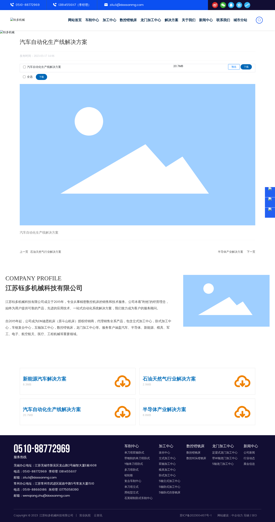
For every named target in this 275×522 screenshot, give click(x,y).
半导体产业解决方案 (230, 252)
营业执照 (85, 515)
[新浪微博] (215, 5)
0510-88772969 (27, 4)
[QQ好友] (231, 5)
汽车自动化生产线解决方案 (44, 67)
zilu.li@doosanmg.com (126, 4)
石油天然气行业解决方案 (45, 252)
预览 (234, 66)
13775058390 (69, 489)
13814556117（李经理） (74, 4)
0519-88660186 (35, 489)
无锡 (246, 515)
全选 (30, 77)
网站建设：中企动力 (230, 515)
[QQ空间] (239, 5)
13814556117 (67, 471)
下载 (246, 66)
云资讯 (98, 515)
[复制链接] (247, 5)
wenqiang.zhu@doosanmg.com (46, 495)
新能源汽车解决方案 (44, 378)
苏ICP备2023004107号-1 (195, 515)
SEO (254, 515)
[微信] (223, 5)
